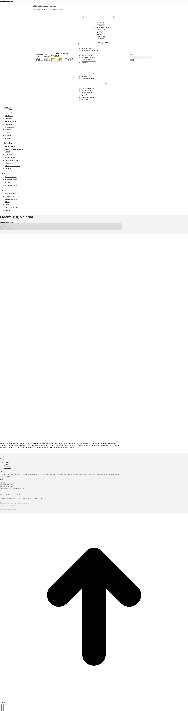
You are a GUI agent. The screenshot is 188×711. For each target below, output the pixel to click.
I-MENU (40, 6)
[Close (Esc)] (1, 704)
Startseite (6, 462)
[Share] (3, 704)
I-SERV (35, 6)
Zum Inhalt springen (6, 1)
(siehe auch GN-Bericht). (113, 445)
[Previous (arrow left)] (1, 708)
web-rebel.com (13, 509)
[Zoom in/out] (6, 704)
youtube (45, 6)
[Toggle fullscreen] (4, 704)
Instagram (53, 6)
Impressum (7, 468)
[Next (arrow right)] (3, 708)
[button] (16, 104)
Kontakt (6, 464)
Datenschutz (8, 466)
